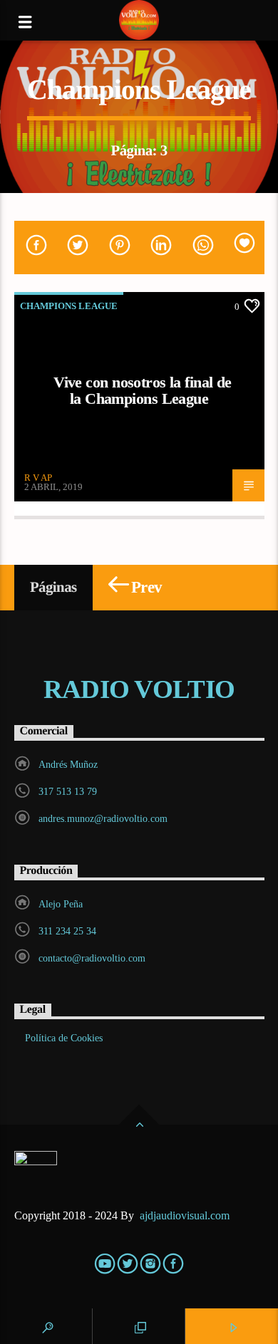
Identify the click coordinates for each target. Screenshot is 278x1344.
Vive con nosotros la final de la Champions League (142, 390)
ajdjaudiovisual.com (186, 1215)
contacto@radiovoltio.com (91, 958)
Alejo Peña (60, 904)
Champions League (69, 306)
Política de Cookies (64, 1038)
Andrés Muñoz (68, 764)
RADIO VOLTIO (139, 689)
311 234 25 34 (67, 931)
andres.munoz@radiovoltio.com (103, 818)
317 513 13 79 (67, 791)
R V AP (38, 477)
